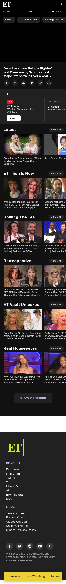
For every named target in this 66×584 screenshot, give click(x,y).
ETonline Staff (15, 495)
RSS (9, 499)
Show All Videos (33, 397)
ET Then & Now (29, 20)
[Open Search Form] (61, 4)
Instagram (13, 474)
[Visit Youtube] (39, 546)
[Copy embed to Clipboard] (49, 83)
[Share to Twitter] (15, 83)
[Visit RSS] (50, 547)
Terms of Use (15, 513)
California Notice (17, 526)
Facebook (12, 470)
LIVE (8, 11)
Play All (57, 130)
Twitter (10, 478)
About (10, 491)
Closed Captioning (18, 522)
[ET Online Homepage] (8, 4)
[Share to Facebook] (7, 83)
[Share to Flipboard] (32, 83)
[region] (33, 43)
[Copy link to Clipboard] (40, 83)
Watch (15, 118)
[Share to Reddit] (23, 83)
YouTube (12, 482)
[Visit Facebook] (9, 547)
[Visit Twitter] (19, 547)
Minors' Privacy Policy (21, 530)
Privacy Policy (15, 517)
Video (31, 11)
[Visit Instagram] (29, 547)
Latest (8, 20)
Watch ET (57, 11)
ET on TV (12, 486)
